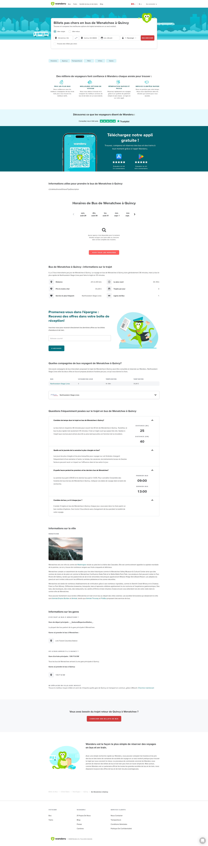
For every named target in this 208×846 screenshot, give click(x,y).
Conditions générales (119, 824)
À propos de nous (84, 815)
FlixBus (103, 598)
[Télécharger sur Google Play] (141, 156)
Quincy (85, 792)
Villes (100, 61)
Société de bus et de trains (89, 4)
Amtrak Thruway (92, 598)
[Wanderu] (58, 4)
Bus (69, 4)
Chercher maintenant (146, 688)
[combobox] (63, 37)
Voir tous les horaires (104, 252)
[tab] (61, 32)
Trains (75, 4)
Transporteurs (77, 61)
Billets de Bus (53, 792)
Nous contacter (117, 815)
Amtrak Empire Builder (60, 598)
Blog (101, 4)
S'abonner (56, 348)
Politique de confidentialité (121, 828)
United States (65, 792)
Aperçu (65, 61)
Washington (81, 565)
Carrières (80, 828)
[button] (133, 4)
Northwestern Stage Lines (60, 384)
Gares (111, 61)
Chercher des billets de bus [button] (104, 719)
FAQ (89, 61)
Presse (79, 824)
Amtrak (74, 598)
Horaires (54, 61)
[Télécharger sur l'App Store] (118, 156)
